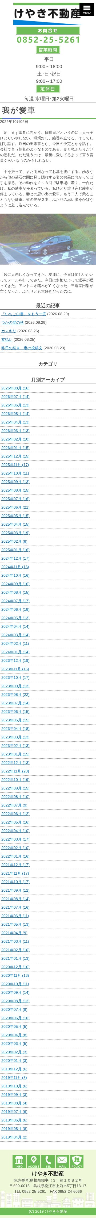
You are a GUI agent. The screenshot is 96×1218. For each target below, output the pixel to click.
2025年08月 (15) (15, 490)
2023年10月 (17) (15, 677)
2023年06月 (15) (15, 711)
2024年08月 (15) (15, 592)
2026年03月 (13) (15, 431)
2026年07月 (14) (15, 396)
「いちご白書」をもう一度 (23, 314)
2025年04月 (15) (15, 524)
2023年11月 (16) (15, 669)
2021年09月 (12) (15, 890)
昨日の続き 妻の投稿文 (21, 348)
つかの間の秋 (12, 322)
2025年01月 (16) (15, 550)
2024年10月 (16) (15, 575)
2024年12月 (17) (15, 558)
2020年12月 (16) (15, 967)
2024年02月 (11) (15, 643)
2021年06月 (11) (15, 916)
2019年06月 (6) (14, 1120)
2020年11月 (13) (15, 975)
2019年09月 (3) (14, 1094)
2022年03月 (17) (15, 839)
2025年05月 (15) (15, 516)
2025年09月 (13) (15, 482)
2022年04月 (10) (15, 831)
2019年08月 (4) (14, 1103)
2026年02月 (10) (15, 439)
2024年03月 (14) (15, 635)
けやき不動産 (48, 1174)
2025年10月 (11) (15, 473)
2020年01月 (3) (14, 1060)
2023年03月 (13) (15, 737)
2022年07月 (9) (14, 805)
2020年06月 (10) (15, 1018)
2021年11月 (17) (15, 873)
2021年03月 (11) (15, 941)
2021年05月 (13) (15, 924)
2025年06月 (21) (15, 507)
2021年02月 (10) (15, 950)
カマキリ (8, 331)
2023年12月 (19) (15, 660)
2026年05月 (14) (15, 413)
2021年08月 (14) (15, 899)
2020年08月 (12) (15, 1001)
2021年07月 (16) (15, 907)
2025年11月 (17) (15, 465)
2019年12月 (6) (14, 1069)
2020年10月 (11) (15, 984)
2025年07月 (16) (15, 499)
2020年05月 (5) (14, 1026)
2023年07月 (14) (15, 703)
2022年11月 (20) (15, 771)
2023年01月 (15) (15, 754)
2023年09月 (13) (15, 686)
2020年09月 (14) (15, 992)
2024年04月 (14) (15, 626)
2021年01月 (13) (15, 958)
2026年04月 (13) (15, 422)
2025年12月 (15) (15, 456)
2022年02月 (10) (15, 848)
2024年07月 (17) (15, 601)
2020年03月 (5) (14, 1043)
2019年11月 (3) (14, 1077)
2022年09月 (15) (15, 788)
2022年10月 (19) (15, 780)
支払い (7, 339)
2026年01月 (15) (15, 448)
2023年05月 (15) (15, 720)
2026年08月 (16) (15, 388)
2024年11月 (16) (15, 567)
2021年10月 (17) (15, 882)
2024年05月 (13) (15, 618)
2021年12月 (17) (15, 865)
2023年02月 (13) (15, 745)
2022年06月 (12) (15, 814)
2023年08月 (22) (15, 694)
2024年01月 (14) (15, 652)
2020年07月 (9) (14, 1009)
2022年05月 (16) (15, 822)
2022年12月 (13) (15, 762)
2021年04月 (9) (14, 933)
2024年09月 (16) (15, 584)
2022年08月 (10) (15, 797)
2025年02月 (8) (14, 541)
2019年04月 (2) (14, 1137)
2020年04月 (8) (14, 1035)
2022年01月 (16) (15, 856)
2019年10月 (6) (14, 1086)
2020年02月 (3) (14, 1052)
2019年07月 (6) (14, 1111)
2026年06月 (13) (15, 405)
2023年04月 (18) (15, 728)
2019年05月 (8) (14, 1128)
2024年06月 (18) (15, 609)
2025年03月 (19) (15, 533)
